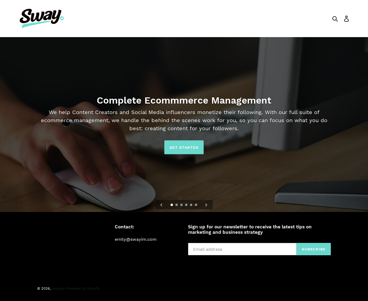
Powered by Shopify (83, 288)
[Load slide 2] (177, 205)
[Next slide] (206, 205)
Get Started (184, 147)
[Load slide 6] (196, 205)
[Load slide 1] (172, 205)
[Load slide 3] (181, 205)
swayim (58, 288)
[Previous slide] (161, 205)
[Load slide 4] (186, 205)
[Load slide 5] (191, 205)
